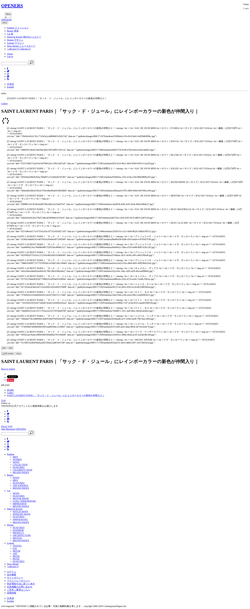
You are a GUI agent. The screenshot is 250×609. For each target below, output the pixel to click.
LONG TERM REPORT (24, 501)
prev (4, 348)
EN (10, 17)
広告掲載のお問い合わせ (19, 587)
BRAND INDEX (21, 472)
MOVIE (16, 551)
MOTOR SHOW (21, 498)
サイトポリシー (15, 577)
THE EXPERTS (20, 485)
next (10, 348)
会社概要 (11, 574)
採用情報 (11, 593)
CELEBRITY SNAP (22, 470)
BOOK (16, 559)
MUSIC (16, 556)
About (10, 54)
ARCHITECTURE (22, 535)
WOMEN (17, 459)
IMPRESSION (20, 503)
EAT (15, 548)
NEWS (16, 462)
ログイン (11, 571)
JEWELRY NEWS (21, 514)
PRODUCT (18, 533)
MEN (15, 457)
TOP (3, 400)
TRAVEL (17, 546)
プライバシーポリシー (18, 581)
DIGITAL (17, 538)
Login (246, 8)
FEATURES (18, 467)
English (10, 87)
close (18, 353)
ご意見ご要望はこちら (18, 590)
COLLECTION (20, 464)
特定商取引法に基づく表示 (21, 584)
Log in (10, 56)
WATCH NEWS (20, 511)
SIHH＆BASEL (20, 519)
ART (15, 553)
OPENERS (12, 5)
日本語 (10, 84)
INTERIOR (18, 530)
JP (6, 17)
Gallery (4, 103)
